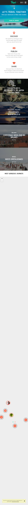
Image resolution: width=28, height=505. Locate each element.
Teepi (14, 2)
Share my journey (14, 20)
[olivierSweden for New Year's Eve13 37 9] (8, 403)
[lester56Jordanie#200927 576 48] (11, 415)
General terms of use (15, 501)
